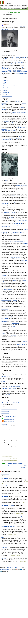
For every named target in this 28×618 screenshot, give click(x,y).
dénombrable (24, 260)
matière (19, 70)
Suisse (7, 113)
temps (14, 70)
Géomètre (3, 427)
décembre (8, 58)
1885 (19, 57)
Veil (24, 26)
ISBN (7, 376)
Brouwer (15, 300)
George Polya (4, 309)
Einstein (20, 136)
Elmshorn (24, 57)
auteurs (15, 460)
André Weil (11, 29)
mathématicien (4, 29)
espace (9, 70)
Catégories (4, 424)
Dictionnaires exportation (4, 569)
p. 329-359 (7, 394)
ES (26, 1)
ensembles (18, 316)
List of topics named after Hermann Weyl (11, 516)
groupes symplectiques (16, 232)
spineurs (11, 217)
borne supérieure (8, 289)
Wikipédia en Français (14, 12)
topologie (3, 67)
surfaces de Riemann (21, 185)
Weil (21, 26)
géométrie (10, 67)
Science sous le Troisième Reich (9, 409)
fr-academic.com (5, 2)
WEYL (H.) (4, 547)
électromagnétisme (9, 63)
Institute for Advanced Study (8, 130)
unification (11, 138)
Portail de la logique (9, 421)
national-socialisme (20, 127)
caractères (23, 210)
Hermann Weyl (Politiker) (7, 505)
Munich (4, 104)
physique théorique (6, 226)
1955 (12, 58)
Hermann (3, 558)
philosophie (4, 71)
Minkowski (3, 109)
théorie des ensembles (15, 257)
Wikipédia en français (9, 460)
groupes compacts (21, 207)
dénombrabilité (5, 318)
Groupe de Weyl (5, 411)
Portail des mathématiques (10, 416)
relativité (25, 341)
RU (17, 1)
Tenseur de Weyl (5, 413)
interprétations (7, 14)
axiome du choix (22, 247)
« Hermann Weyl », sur (12, 402)
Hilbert (22, 107)
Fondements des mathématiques (17, 241)
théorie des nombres (8, 74)
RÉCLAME (16, 567)
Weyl (2, 537)
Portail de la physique (9, 419)
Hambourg (18, 101)
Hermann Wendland (8, 465)
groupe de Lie (7, 212)
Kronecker (3, 275)
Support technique (10, 567)
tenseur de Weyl (11, 202)
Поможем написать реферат (15, 463)
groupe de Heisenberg (22, 220)
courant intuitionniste (6, 300)
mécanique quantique (21, 73)
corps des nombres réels (7, 316)
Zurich (16, 58)
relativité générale (19, 62)
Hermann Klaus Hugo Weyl (8, 526)
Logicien (3, 432)
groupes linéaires (13, 230)
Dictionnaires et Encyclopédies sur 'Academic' (14, 5)
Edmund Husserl (21, 344)
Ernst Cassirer (13, 335)
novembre (15, 57)
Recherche (6, 121)
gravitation (18, 138)
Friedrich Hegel (15, 323)
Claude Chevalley (12, 388)
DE (23, 1)
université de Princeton (11, 122)
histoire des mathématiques (20, 71)
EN (20, 1)
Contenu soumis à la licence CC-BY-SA (9, 458)
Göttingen (24, 103)
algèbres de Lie (18, 223)
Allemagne (3, 103)
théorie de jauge (16, 195)
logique (10, 71)
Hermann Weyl (5, 474)
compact (13, 212)
